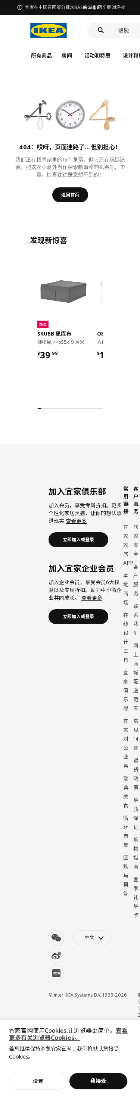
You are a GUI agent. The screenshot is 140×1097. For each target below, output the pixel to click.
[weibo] (56, 955)
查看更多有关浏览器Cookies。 (68, 1034)
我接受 (98, 1080)
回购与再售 (125, 875)
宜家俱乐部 (125, 690)
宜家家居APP (128, 544)
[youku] (56, 973)
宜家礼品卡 (136, 897)
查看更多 (76, 520)
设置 (38, 1080)
